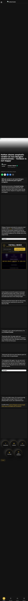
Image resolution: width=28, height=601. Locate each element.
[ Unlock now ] (19, 249)
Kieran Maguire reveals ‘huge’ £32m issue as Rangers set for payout (13, 405)
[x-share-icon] (5, 175)
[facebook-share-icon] (8, 175)
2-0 (10, 228)
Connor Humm (12, 165)
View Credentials (12, 167)
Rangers (2, 460)
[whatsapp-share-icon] (2, 175)
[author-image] (4, 166)
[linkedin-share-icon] (10, 175)
